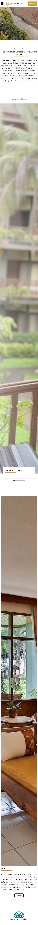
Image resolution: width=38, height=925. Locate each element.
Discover (19, 895)
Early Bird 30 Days (13, 470)
